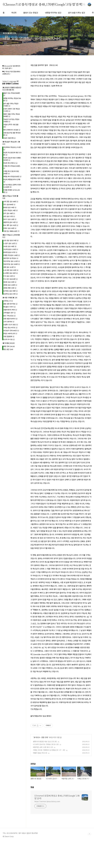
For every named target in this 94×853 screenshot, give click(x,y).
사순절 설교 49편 (9, 246)
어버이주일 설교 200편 (11, 264)
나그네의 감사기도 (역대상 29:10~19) (46, 744)
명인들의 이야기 (9, 307)
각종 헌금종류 (8, 336)
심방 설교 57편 (9, 216)
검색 (84, 4)
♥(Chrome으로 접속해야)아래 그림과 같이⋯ (11, 67)
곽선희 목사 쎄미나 (10, 163)
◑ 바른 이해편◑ (9, 297)
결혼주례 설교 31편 (10, 222)
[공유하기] (37, 725)
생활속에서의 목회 (10, 310)
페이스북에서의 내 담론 (11, 130)
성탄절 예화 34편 (9, 288)
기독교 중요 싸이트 (10, 327)
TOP (89, 834)
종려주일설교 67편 (10, 252)
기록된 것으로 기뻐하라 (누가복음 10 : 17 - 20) (49, 750)
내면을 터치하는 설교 (53, 12)
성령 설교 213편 (9, 267)
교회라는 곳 (8, 301)
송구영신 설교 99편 (10, 291)
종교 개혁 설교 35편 (10, 225)
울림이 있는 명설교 (30, 12)
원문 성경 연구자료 (10, 304)
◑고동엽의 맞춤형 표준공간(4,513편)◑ (11, 88)
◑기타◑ (36, 737)
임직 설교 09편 (9, 213)
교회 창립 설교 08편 (10, 201)
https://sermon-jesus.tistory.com (47, 801)
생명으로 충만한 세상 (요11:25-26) (45, 741)
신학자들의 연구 (9, 313)
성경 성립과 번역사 (10, 319)
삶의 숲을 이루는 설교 (76, 12)
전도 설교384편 (9, 204)
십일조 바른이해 (9, 138)
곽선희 (14, 12)
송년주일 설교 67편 (10, 294)
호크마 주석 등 (9, 339)
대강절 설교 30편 (9, 282)
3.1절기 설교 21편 (10, 243)
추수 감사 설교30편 (10, 279)
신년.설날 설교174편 (10, 240)
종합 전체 (44, 737)
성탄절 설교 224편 (10, 285)
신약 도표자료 (8, 321)
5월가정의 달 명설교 (10, 258)
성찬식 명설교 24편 (10, 210)
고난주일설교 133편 (10, 249)
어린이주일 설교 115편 (11, 261)
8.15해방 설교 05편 (10, 273)
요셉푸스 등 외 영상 (10, 324)
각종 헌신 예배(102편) (11, 231)
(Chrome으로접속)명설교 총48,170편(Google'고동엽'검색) (43, 4)
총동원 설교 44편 (9, 207)
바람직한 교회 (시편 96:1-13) (43, 747)
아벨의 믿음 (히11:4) (40, 753)
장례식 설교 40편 (9, 228)
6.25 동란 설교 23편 (10, 270)
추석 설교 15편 (9, 276)
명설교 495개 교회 (10, 333)
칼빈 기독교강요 (9, 316)
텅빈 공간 (8, 349)
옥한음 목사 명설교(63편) (12, 176)
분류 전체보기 (10, 83)
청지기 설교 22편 (9, 219)
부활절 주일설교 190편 (11, 255)
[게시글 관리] (40, 725)
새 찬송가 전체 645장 (11, 330)
